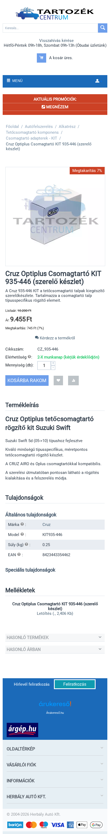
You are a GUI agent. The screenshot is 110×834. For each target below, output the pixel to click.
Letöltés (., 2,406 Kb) (55, 613)
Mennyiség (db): (19, 365)
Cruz (46, 524)
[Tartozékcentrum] (55, 13)
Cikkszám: (14, 349)
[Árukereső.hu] (55, 705)
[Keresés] (102, 28)
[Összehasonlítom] (73, 380)
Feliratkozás (74, 684)
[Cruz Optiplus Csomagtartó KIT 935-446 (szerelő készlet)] (55, 216)
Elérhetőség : (18, 357)
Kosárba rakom (26, 380)
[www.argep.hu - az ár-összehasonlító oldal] (22, 729)
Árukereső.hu (55, 712)
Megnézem (56, 107)
